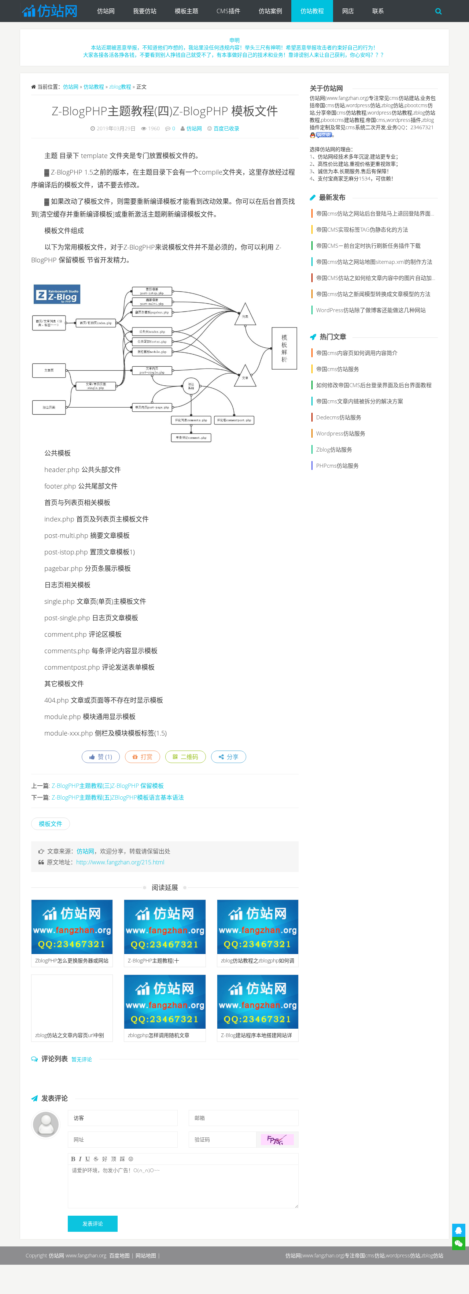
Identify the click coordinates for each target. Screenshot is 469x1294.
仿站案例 (270, 11)
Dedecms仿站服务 (338, 417)
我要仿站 (144, 11)
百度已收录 (226, 128)
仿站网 (106, 11)
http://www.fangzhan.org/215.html (120, 862)
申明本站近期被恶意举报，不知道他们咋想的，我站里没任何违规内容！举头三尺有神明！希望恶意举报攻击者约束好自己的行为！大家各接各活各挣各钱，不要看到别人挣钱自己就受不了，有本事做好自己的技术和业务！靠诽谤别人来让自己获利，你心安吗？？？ (234, 47)
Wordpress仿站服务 (340, 433)
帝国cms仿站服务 (337, 369)
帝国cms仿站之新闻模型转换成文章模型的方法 (373, 294)
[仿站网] (54, 9)
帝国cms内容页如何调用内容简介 (357, 352)
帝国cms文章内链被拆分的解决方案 (359, 401)
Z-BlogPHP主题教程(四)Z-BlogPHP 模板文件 (165, 111)
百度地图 (119, 1255)
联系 (378, 11)
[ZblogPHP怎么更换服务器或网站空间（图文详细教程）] (72, 927)
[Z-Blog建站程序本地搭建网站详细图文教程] (257, 1002)
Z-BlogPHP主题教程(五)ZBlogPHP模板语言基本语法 (118, 797)
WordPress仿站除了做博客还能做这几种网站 (371, 310)
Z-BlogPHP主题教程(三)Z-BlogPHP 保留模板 (108, 786)
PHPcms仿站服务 (337, 465)
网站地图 (146, 1255)
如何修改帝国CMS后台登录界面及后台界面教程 (374, 385)
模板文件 (50, 824)
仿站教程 (312, 11)
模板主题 (186, 11)
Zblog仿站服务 (334, 449)
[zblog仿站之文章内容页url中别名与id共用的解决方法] (72, 1002)
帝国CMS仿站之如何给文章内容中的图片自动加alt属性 (382, 277)
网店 (348, 11)
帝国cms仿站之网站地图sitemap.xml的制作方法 (374, 261)
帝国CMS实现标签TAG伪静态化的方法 (362, 229)
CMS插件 (228, 11)
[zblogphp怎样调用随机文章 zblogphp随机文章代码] (164, 1002)
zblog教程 (120, 86)
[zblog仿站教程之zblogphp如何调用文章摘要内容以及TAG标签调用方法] (257, 927)
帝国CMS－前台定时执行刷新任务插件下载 (368, 245)
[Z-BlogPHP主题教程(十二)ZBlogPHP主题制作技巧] (164, 927)
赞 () (103, 757)
